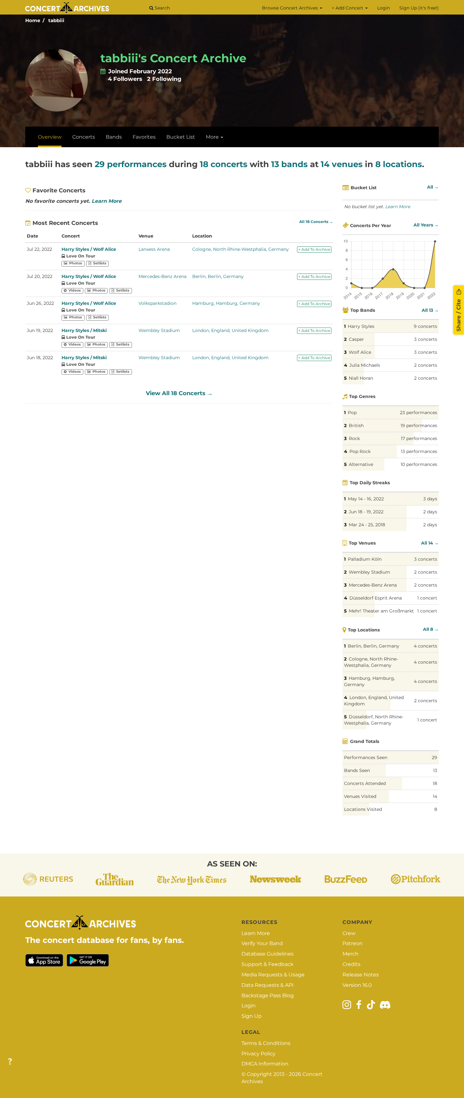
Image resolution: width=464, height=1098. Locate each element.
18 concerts (223, 164)
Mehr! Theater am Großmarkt (381, 611)
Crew (348, 933)
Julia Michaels (364, 365)
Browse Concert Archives (290, 8)
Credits (351, 964)
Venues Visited (360, 796)
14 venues (342, 164)
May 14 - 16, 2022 (366, 499)
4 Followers (125, 78)
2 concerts (425, 365)
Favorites (144, 137)
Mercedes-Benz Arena (163, 276)
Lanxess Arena (154, 249)
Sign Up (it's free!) (419, 8)
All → (433, 187)
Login (383, 8)
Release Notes (360, 975)
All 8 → (431, 629)
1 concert (427, 598)
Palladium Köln (365, 559)
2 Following (164, 78)
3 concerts (425, 339)
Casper (356, 339)
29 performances (131, 164)
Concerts (83, 137)
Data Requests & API (267, 985)
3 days (430, 499)
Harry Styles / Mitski (84, 330)
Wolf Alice (360, 352)
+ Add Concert (348, 8)
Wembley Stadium (159, 330)
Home (32, 20)
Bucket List (180, 137)
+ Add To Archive (314, 249)
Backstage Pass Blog (267, 995)
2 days (430, 512)
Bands (114, 137)
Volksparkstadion (157, 303)
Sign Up (251, 1016)
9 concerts (425, 326)
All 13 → (430, 310)
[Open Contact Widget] (10, 1062)
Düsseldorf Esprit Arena (375, 598)
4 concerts (425, 646)
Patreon (352, 943)
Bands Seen (357, 770)
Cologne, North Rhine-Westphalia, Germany (240, 249)
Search (161, 8)
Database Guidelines (267, 954)
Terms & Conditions (265, 1043)
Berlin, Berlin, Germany (218, 276)
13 (435, 770)
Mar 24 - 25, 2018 (367, 525)
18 (435, 783)
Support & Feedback (267, 964)
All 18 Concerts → (316, 222)
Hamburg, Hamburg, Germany (226, 303)
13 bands (289, 164)
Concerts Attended (365, 783)
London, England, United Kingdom (230, 330)
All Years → (426, 225)
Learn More (107, 201)
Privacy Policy (258, 1054)
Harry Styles (361, 326)
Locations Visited (363, 809)
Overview (50, 137)
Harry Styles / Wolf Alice (89, 249)
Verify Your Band (262, 943)
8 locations (398, 164)
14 (435, 796)
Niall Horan (361, 378)
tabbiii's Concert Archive (173, 58)
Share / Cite (458, 314)
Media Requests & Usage (273, 975)
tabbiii (56, 20)
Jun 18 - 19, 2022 (366, 512)
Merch (350, 954)
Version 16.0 (357, 985)
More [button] (213, 137)
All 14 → (430, 543)
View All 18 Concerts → (179, 393)
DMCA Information (265, 1064)
